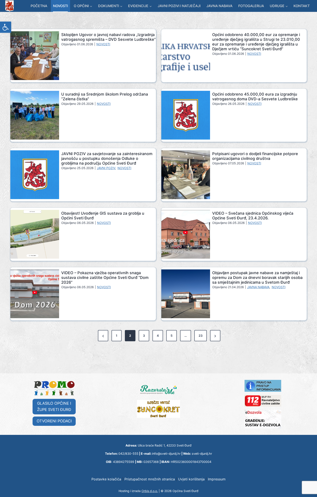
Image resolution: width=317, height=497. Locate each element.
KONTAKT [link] (301, 6)
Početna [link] (39, 6)
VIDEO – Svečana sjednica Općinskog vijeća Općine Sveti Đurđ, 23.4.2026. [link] (252, 215)
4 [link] (158, 335)
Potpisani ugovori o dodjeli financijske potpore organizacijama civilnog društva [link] (255, 156)
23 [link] (200, 335)
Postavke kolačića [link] (106, 479)
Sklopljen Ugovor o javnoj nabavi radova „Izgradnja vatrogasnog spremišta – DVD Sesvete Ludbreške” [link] (108, 37)
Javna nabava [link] (219, 6)
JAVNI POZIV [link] (106, 168)
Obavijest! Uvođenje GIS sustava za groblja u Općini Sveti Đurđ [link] (102, 215)
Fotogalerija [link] (251, 6)
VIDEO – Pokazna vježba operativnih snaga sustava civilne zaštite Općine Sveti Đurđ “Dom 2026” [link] (105, 278)
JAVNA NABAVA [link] (258, 287)
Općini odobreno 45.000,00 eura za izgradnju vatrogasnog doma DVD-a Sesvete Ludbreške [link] (255, 96)
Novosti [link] (60, 6)
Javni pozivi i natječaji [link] (179, 6)
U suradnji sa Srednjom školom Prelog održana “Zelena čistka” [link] (104, 96)
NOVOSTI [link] (103, 44)
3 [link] (144, 335)
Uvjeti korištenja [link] (191, 479)
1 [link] (116, 335)
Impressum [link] (217, 479)
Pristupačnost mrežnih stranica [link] (149, 479)
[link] (5, 27)
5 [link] (172, 335)
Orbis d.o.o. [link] (149, 491)
